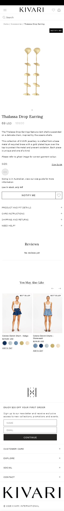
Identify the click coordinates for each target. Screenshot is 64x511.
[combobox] (32, 17)
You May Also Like (32, 282)
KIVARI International (25, 505)
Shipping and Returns (15, 219)
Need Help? (8, 225)
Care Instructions (13, 213)
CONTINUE (30, 437)
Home (6, 24)
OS (5, 172)
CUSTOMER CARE (14, 448)
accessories (16, 24)
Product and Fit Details (16, 207)
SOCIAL (8, 467)
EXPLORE (9, 458)
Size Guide (57, 164)
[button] (52, 288)
